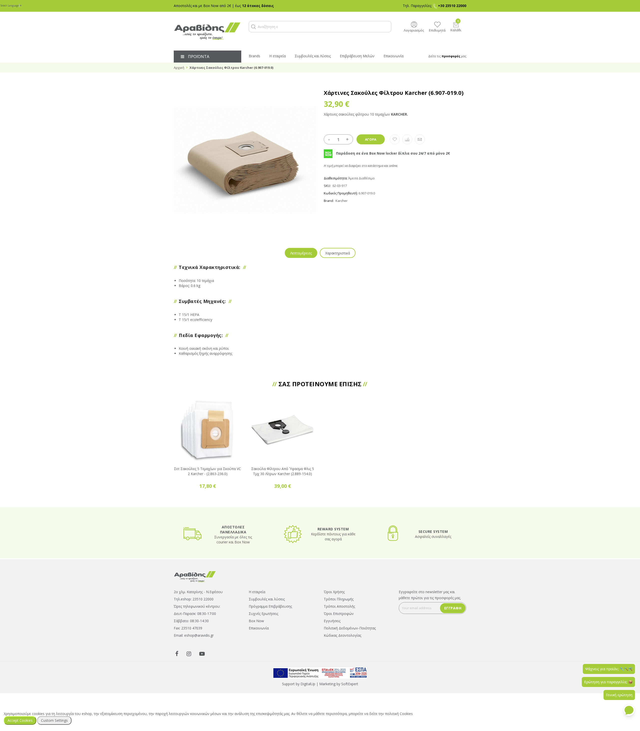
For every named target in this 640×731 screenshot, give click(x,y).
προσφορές (451, 56)
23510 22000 (203, 599)
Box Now (256, 620)
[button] (253, 27)
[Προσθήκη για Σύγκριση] (407, 139)
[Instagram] (189, 653)
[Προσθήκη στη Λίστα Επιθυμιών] (395, 139)
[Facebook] (177, 653)
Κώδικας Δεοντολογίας (342, 635)
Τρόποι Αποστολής (339, 606)
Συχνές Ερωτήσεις (263, 613)
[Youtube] (202, 653)
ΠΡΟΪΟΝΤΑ (198, 56)
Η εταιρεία (257, 591)
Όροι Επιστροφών (339, 613)
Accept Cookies (20, 720)
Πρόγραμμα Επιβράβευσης (270, 606)
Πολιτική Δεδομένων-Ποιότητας (350, 628)
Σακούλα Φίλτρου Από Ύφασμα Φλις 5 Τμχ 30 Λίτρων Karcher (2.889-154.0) (282, 471)
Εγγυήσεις (332, 620)
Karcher (342, 200)
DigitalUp (307, 683)
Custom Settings (54, 720)
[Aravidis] (207, 31)
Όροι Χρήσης (334, 591)
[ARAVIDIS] (195, 576)
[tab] (301, 253)
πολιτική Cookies (399, 713)
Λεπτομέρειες (301, 253)
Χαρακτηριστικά (337, 253)
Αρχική (179, 67)
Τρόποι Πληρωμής (339, 599)
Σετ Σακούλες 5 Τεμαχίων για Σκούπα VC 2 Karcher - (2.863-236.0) (207, 471)
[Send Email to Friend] (420, 139)
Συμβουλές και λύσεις (267, 599)
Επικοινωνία (259, 628)
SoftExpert (349, 683)
